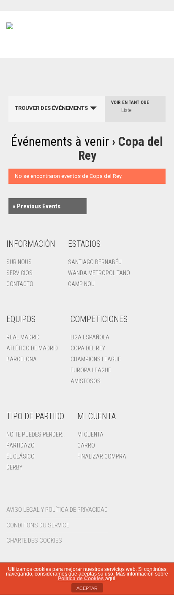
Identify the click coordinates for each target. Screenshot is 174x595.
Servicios (19, 273)
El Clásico (20, 456)
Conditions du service (37, 525)
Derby (14, 467)
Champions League (96, 359)
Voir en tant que (130, 102)
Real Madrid (23, 337)
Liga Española (90, 337)
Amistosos (86, 381)
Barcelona (21, 359)
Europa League (91, 370)
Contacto (19, 284)
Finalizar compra (101, 456)
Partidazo (20, 445)
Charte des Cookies (34, 540)
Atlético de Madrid (32, 348)
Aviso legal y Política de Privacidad (57, 509)
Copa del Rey (88, 348)
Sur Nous (19, 262)
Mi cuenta (90, 434)
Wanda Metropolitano (99, 273)
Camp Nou (81, 284)
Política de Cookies (81, 578)
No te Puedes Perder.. (35, 434)
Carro (86, 445)
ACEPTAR (87, 588)
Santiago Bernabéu (95, 262)
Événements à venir (61, 141)
